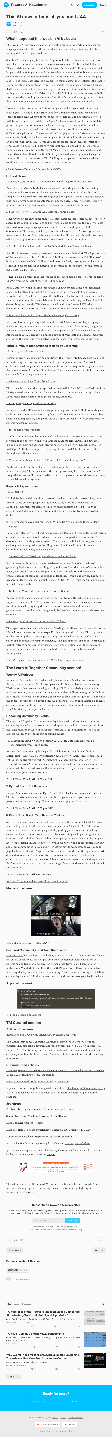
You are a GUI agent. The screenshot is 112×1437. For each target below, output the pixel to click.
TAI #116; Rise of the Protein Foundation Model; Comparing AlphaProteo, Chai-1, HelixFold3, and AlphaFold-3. (43, 1313)
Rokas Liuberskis (66, 1035)
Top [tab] (9, 1304)
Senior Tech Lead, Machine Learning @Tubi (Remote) (37, 1116)
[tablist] (18, 1270)
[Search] (72, 5)
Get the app (69, 1424)
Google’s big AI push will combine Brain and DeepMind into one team (51, 182)
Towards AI (18, 23)
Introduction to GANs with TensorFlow (29, 1035)
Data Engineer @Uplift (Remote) (25, 1123)
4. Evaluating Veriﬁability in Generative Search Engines (38, 591)
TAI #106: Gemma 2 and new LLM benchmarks (35, 1333)
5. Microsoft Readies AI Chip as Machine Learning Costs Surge (42, 315)
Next (97, 1250)
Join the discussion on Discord (23, 1015)
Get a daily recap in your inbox (67, 660)
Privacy (55, 1417)
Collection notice (75, 1417)
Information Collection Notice (55, 1229)
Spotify (22, 709)
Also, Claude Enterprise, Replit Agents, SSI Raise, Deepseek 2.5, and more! (41, 1319)
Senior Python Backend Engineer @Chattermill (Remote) (39, 1137)
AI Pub (36, 684)
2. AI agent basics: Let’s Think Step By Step (31, 381)
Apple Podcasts (40, 709)
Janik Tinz (63, 1082)
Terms (63, 1417)
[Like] (9, 31)
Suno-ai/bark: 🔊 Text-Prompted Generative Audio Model (42, 556)
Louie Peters (23, 1322)
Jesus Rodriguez (45, 1075)
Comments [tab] (13, 1270)
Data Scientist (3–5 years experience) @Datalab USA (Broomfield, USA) (48, 1130)
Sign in (103, 5)
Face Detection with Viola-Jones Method (29, 1082)
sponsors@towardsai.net (77, 1143)
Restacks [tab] (24, 1270)
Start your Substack (48, 1424)
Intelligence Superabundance (28, 351)
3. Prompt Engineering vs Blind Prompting (31, 404)
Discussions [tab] (27, 1304)
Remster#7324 (14, 956)
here (44, 772)
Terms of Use (69, 1226)
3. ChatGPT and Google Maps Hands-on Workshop (36, 815)
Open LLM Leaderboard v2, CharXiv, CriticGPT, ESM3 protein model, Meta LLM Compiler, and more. (43, 1339)
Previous (16, 1250)
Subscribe (89, 5)
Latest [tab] (16, 1304)
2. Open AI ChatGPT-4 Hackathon (26, 786)
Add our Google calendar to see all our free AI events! (37, 881)
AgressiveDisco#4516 (38, 943)
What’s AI (46, 680)
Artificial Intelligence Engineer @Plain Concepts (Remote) (40, 1109)
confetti (51, 1155)
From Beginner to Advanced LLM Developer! (27, 1362)
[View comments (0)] (15, 31)
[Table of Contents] (3, 718)
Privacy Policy (76, 1229)
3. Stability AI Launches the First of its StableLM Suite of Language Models (49, 246)
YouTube (11, 709)
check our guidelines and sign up (86, 1089)
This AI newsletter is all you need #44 (28, 1184)
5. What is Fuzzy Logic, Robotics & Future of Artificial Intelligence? (45, 460)
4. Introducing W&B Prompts (23, 430)
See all (11, 1376)
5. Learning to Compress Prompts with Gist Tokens (36, 621)
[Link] (2, 38)
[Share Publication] (78, 5)
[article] (56, 1319)
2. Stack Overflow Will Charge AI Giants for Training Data (40, 212)
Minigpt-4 (17, 492)
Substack (42, 1431)
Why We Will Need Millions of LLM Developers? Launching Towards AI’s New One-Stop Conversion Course (42, 1356)
